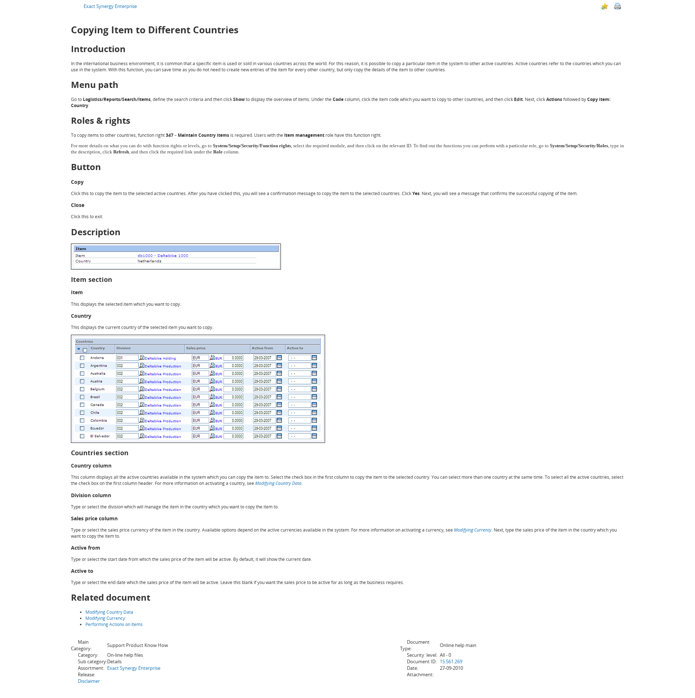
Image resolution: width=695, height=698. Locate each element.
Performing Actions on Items (114, 624)
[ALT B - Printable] (617, 6)
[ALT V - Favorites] (604, 6)
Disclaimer (89, 681)
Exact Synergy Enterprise (110, 6)
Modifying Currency (473, 530)
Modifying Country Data (278, 483)
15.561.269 (451, 661)
